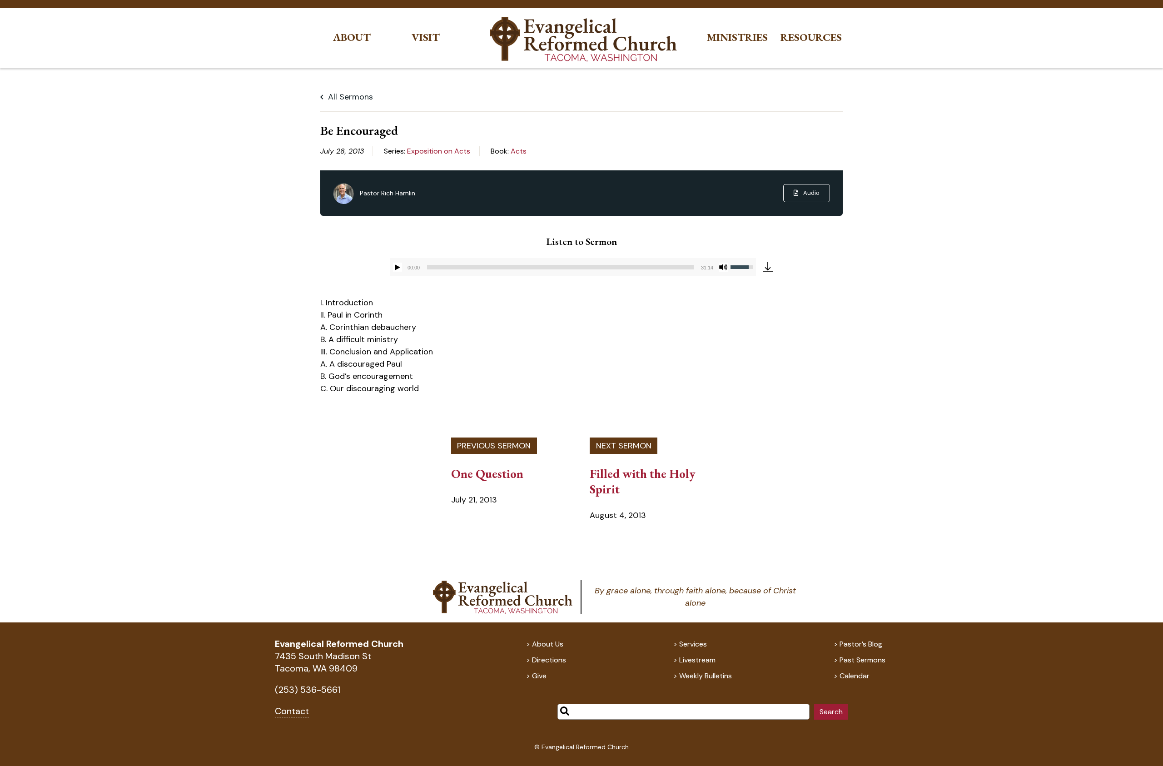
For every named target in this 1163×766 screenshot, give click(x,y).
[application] (573, 267)
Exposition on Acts (438, 151)
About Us (547, 644)
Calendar (855, 676)
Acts (519, 151)
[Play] (397, 267)
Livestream (697, 660)
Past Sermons (862, 660)
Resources (811, 37)
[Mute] (723, 267)
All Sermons (349, 96)
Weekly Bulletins (705, 676)
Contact (292, 711)
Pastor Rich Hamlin (387, 193)
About (352, 37)
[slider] (560, 267)
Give (539, 676)
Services (693, 644)
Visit (426, 37)
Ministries (737, 37)
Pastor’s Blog (861, 644)
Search (831, 711)
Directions (549, 660)
